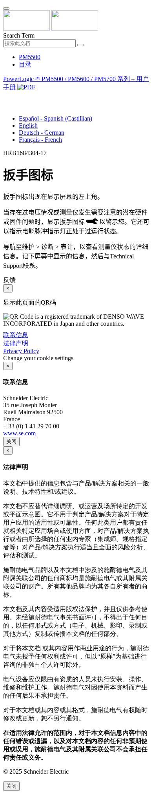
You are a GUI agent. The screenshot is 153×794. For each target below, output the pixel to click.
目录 (25, 64)
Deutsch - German (41, 132)
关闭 (11, 441)
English (28, 125)
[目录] (6, 97)
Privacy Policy (21, 351)
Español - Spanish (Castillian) (55, 118)
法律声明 (15, 343)
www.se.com (19, 433)
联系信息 (15, 335)
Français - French (40, 139)
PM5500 (29, 57)
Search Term (19, 35)
